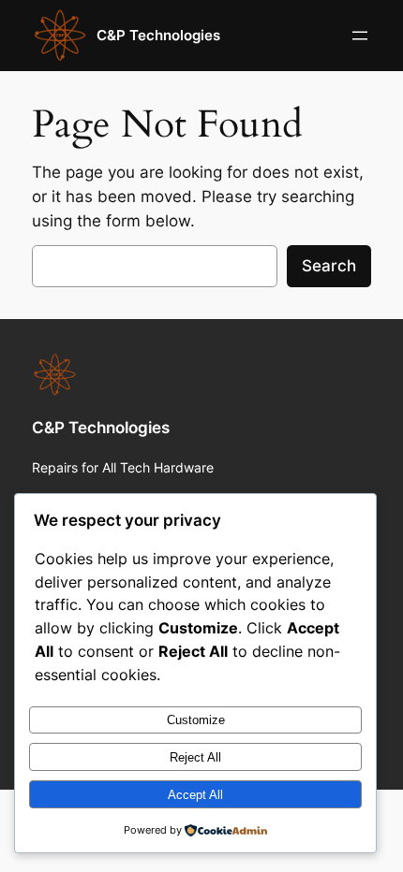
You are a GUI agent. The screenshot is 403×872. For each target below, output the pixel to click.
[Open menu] (360, 35)
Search (329, 265)
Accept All (195, 795)
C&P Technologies (158, 35)
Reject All (195, 757)
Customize (196, 720)
